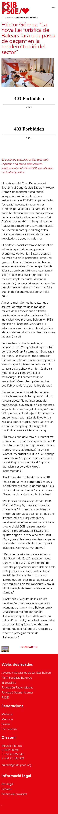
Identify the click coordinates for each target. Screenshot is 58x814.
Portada (34, 18)
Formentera (9, 729)
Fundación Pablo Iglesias (17, 687)
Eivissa (5, 724)
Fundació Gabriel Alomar (17, 692)
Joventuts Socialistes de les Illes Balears (26, 673)
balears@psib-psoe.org (16, 765)
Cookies (6, 789)
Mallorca (6, 714)
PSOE (5, 697)
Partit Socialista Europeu (16, 678)
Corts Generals (22, 18)
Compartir (29, 647)
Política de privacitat (14, 794)
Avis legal (7, 784)
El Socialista (8, 683)
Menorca (7, 719)
